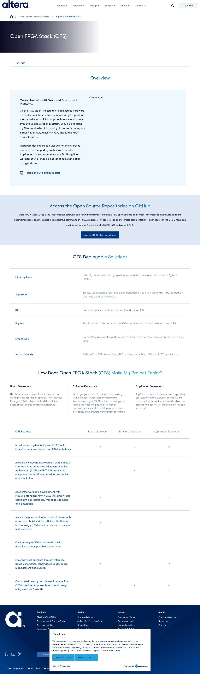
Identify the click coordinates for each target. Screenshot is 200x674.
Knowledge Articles (126, 625)
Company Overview (167, 617)
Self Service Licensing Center (90, 621)
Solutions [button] (77, 5)
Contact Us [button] (141, 5)
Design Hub (82, 625)
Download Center (85, 617)
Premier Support (125, 621)
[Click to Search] (173, 6)
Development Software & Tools (34, 17)
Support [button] (109, 5)
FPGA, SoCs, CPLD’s (46, 617)
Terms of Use (34, 668)
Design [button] (93, 5)
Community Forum (126, 617)
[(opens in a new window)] (6, 654)
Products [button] (60, 5)
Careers (162, 625)
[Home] (16, 6)
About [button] (124, 5)
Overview (21, 63)
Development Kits (45, 625)
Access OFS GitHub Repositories (100, 235)
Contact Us (47, 654)
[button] (52, 16)
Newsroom (163, 621)
